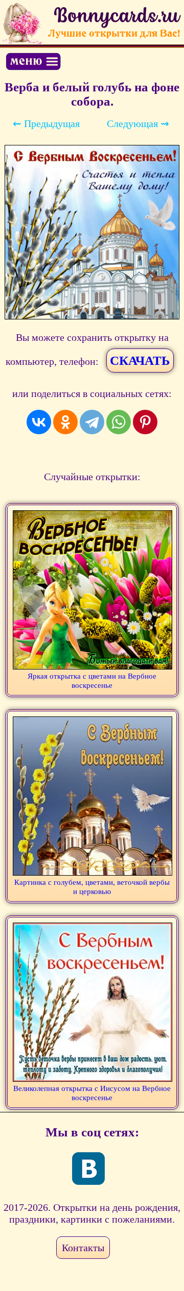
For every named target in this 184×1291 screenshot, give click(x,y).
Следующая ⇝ (138, 123)
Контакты (83, 1247)
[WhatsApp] (118, 422)
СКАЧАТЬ (140, 360)
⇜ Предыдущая (46, 123)
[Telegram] (92, 422)
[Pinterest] (145, 422)
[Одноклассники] (65, 422)
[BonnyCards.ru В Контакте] (88, 1168)
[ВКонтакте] (39, 422)
